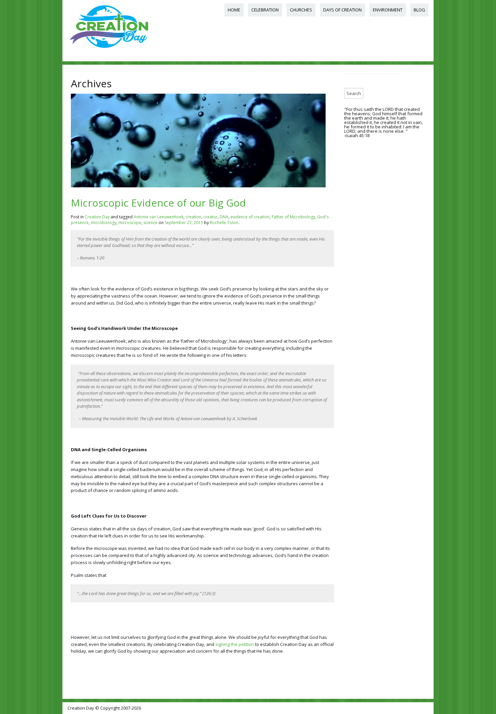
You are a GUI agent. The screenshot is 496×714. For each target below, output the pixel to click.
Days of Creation (342, 10)
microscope (129, 222)
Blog (419, 10)
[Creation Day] (108, 48)
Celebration (265, 10)
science (150, 222)
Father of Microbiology (293, 217)
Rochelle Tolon (224, 222)
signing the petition (234, 644)
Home (234, 10)
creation (193, 217)
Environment (388, 10)
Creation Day (97, 217)
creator (210, 217)
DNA (224, 217)
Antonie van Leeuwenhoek (159, 217)
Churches (301, 10)
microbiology (103, 222)
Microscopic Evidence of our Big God (158, 203)
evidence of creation (250, 217)
